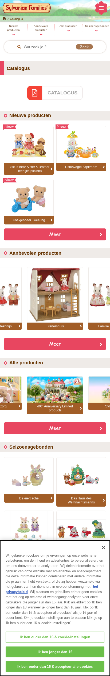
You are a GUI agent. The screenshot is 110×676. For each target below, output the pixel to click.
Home (4, 17)
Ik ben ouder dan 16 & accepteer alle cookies (55, 667)
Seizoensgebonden (97, 25)
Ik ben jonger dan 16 (55, 652)
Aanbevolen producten (41, 27)
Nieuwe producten (13, 27)
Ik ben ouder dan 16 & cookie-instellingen (55, 637)
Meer (55, 234)
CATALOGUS (62, 92)
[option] (55, 298)
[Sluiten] (103, 547)
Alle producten (68, 25)
